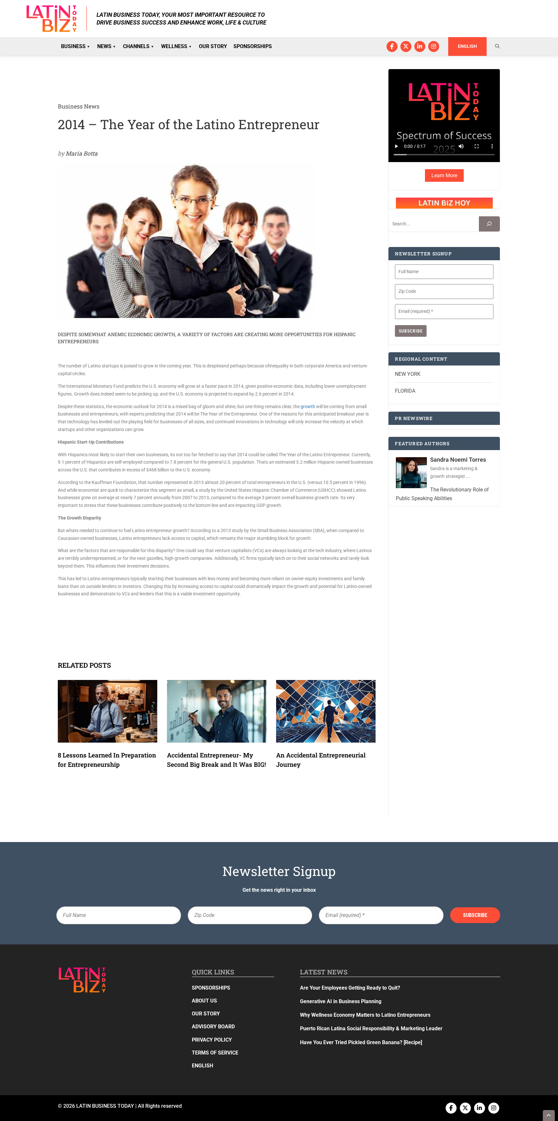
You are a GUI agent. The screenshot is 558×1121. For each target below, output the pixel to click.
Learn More (444, 175)
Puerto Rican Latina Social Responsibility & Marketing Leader (371, 1028)
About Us (204, 1001)
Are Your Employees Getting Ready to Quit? (350, 988)
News (104, 46)
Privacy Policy (212, 1040)
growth (308, 406)
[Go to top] (549, 1115)
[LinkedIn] (419, 46)
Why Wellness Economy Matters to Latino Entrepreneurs (365, 1015)
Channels (136, 46)
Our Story (213, 46)
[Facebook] (392, 46)
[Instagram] (433, 46)
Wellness (174, 46)
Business (73, 46)
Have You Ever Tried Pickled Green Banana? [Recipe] (361, 1042)
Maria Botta (82, 153)
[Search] (489, 223)
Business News (78, 106)
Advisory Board (213, 1026)
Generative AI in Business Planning (340, 1001)
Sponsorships (252, 46)
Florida (405, 391)
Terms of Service (215, 1053)
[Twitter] (405, 46)
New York (407, 374)
